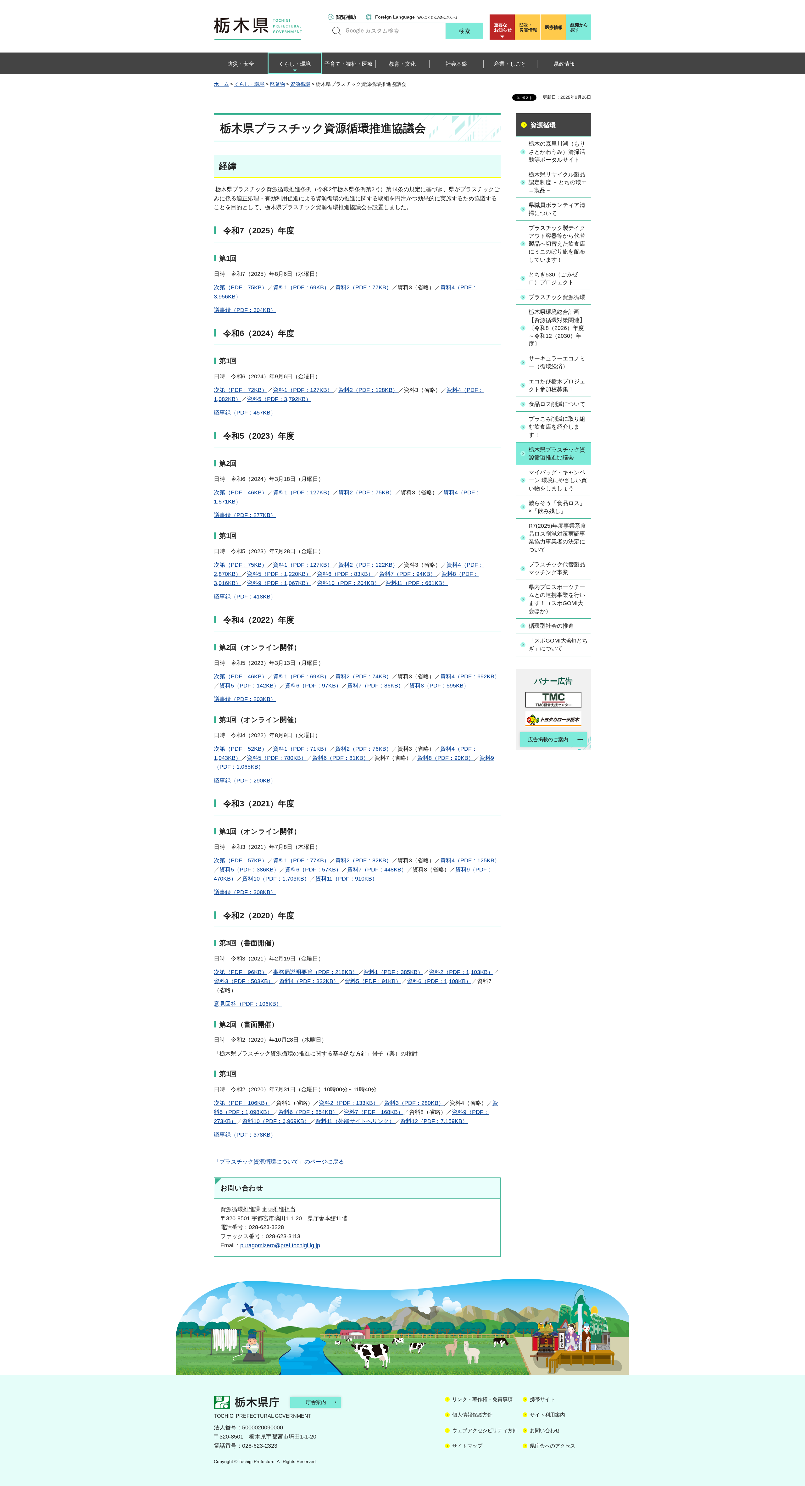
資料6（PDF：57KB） (313, 869)
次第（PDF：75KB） (240, 287)
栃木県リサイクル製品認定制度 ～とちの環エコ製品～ (558, 182)
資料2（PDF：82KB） (363, 860)
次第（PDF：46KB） (240, 492)
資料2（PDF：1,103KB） (461, 972)
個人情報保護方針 (472, 1414)
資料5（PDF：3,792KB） (279, 399)
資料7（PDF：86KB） (375, 685)
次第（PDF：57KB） (240, 860)
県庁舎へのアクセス (552, 1446)
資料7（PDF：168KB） (373, 1112)
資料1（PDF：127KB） (303, 390)
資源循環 (300, 84)
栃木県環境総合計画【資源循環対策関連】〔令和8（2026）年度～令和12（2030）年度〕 (557, 328)
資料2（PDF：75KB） (366, 492)
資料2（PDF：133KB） (349, 1103)
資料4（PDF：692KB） (470, 676)
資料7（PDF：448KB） (377, 869)
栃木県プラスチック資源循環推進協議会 (557, 454)
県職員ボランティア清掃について (557, 209)
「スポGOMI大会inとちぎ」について (558, 644)
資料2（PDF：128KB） (368, 390)
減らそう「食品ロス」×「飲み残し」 (557, 507)
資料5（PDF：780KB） (277, 758)
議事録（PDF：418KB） (245, 596)
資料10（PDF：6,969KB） (276, 1121)
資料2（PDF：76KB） (363, 749)
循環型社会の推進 (551, 626)
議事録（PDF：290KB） (245, 780)
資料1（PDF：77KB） (301, 860)
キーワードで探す (336, 31)
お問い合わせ (545, 1430)
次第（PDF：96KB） (240, 972)
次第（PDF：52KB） (240, 749)
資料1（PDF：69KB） (301, 287)
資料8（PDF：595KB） (439, 685)
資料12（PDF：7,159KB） (434, 1121)
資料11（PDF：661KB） (417, 583)
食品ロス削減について (557, 404)
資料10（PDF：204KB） (348, 583)
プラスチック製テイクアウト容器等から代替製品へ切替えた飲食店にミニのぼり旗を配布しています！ (557, 244)
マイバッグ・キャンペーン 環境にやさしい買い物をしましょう (558, 480)
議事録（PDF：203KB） (245, 699)
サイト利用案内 (547, 1414)
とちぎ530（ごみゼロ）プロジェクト (553, 278)
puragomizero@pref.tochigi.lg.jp (280, 1245)
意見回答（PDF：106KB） (248, 1004)
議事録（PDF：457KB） (245, 412)
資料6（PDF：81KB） (340, 758)
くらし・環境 (249, 84)
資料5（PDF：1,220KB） (279, 574)
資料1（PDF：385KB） (393, 972)
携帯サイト (542, 1399)
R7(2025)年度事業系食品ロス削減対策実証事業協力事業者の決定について (557, 538)
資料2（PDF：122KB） (368, 565)
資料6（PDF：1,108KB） (439, 981)
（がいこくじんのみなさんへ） (417, 16)
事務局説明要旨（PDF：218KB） (315, 972)
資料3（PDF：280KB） (414, 1103)
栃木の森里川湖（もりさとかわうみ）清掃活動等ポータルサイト (557, 152)
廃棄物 (277, 84)
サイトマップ (467, 1446)
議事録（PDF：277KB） (245, 515)
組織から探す (579, 27)
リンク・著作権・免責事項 (482, 1399)
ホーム (221, 84)
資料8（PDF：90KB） (445, 758)
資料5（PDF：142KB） (249, 685)
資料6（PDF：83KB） (345, 574)
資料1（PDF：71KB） (301, 749)
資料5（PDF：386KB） (249, 869)
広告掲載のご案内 (548, 739)
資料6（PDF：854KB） (308, 1112)
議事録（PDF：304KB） (245, 310)
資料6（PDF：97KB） (313, 685)
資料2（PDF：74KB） (363, 676)
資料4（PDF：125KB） (470, 860)
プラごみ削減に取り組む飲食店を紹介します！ (557, 427)
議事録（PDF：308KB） (245, 892)
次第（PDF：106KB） (242, 1103)
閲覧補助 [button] (346, 17)
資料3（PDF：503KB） (244, 981)
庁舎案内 (316, 1402)
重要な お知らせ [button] (503, 27)
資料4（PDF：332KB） (309, 981)
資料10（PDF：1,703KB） (276, 879)
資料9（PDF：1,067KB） (279, 583)
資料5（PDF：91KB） (373, 981)
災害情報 (528, 27)
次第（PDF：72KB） (240, 390)
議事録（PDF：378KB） (245, 1135)
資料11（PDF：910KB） (346, 879)
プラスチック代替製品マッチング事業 (557, 568)
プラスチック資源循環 (557, 297)
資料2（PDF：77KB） (363, 287)
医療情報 (554, 27)
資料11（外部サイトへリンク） (355, 1121)
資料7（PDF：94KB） (407, 574)
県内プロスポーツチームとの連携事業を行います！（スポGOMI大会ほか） (557, 599)
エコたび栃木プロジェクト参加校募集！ (557, 385)
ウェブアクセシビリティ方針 (485, 1430)
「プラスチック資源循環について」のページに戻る (279, 1162)
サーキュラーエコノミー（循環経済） (557, 362)
